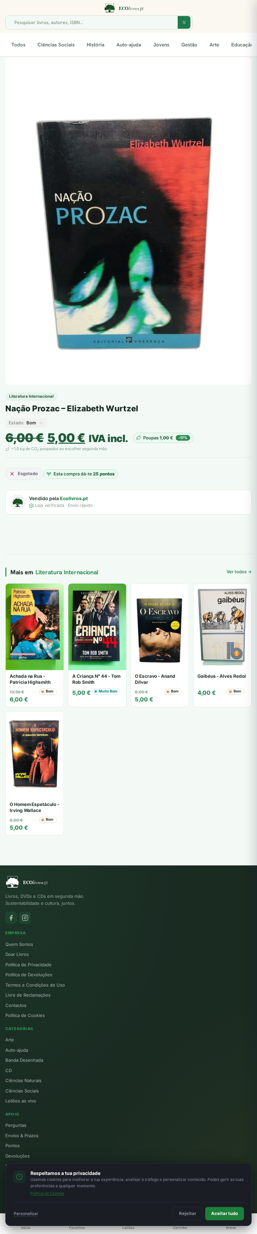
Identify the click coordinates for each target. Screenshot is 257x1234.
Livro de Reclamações (28, 995)
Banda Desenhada (24, 1060)
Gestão (189, 44)
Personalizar (26, 1213)
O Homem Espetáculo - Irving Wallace (34, 807)
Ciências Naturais (23, 1080)
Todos (18, 44)
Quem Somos (19, 944)
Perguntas (15, 1125)
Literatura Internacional (31, 396)
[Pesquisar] (184, 22)
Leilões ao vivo (20, 1100)
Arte (214, 44)
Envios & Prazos (21, 1135)
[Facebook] (11, 917)
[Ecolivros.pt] (128, 8)
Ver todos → (239, 571)
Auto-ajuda (128, 44)
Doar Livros (17, 954)
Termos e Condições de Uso (35, 985)
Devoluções (17, 1156)
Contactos (15, 1005)
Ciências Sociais (56, 44)
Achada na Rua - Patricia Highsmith (30, 679)
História (95, 44)
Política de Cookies (25, 1015)
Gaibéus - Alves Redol (221, 676)
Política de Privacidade (28, 964)
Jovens (161, 44)
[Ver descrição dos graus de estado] (41, 423)
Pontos (12, 1145)
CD (8, 1070)
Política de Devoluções (28, 974)
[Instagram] (25, 917)
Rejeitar (187, 1213)
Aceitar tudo (224, 1213)
